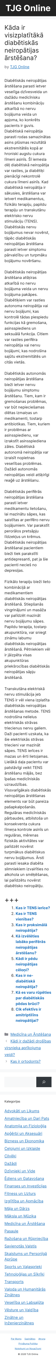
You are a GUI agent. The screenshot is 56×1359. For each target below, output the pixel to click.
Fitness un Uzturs (20, 1193)
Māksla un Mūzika (20, 1216)
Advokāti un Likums (21, 1111)
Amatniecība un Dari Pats (26, 1118)
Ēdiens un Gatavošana (24, 1178)
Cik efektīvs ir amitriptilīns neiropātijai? (28, 1015)
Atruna (41, 1338)
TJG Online (28, 8)
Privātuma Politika (28, 1343)
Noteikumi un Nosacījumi (28, 1348)
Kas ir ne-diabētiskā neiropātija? (26, 981)
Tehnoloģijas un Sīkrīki (24, 1274)
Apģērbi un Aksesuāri (23, 1133)
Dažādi (10, 1163)
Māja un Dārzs (17, 1208)
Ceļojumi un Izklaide (22, 1148)
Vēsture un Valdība (21, 1310)
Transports (14, 1281)
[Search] (44, 1082)
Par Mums (16, 1338)
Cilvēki (10, 1156)
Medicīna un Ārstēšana (30, 1034)
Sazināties (29, 1338)
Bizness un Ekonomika (24, 1141)
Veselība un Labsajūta (24, 1302)
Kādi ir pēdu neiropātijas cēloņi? (27, 964)
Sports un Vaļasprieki (23, 1266)
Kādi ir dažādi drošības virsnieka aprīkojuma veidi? (27, 1048)
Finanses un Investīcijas (25, 1186)
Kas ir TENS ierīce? (33, 908)
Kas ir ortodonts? (25, 1061)
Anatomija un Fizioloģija (25, 1126)
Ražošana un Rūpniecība (26, 1238)
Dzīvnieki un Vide (19, 1171)
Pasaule (11, 1231)
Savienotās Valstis (20, 1246)
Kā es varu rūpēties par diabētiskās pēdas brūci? (33, 998)
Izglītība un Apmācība (23, 1201)
